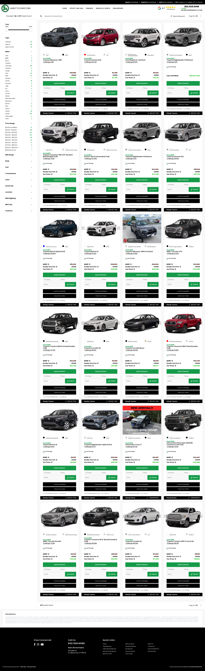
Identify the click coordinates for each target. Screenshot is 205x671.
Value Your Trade (59, 104)
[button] (77, 36)
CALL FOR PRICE (172, 76)
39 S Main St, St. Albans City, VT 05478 (189, 2)
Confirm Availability (59, 100)
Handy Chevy (130, 498)
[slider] (6, 29)
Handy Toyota (48, 113)
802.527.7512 (71, 113)
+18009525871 (154, 498)
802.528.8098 (131, 2)
